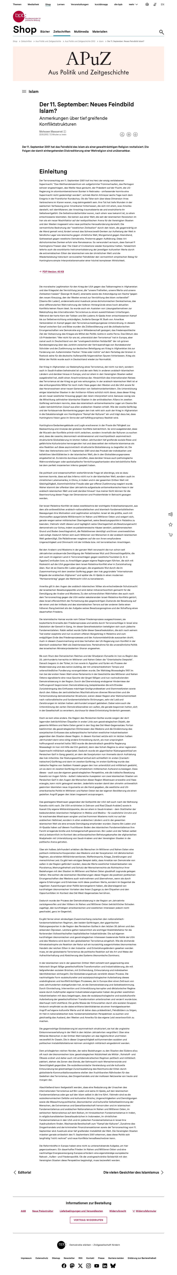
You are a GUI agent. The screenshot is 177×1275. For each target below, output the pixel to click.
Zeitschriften (26, 41)
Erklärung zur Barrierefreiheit (142, 1258)
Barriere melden (116, 1258)
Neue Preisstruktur (42, 1211)
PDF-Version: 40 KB (53, 271)
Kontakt (90, 1258)
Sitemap (56, 1258)
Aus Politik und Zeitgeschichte (48, 41)
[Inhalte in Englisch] (162, 5)
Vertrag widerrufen (88, 1220)
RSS (81, 1258)
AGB (23, 1211)
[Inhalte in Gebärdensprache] (155, 5)
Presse (101, 1258)
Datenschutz (42, 1258)
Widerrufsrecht (117, 1211)
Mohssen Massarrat (52, 131)
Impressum (26, 1258)
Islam (101, 41)
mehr (133, 4)
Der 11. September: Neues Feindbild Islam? (125, 41)
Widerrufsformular (146, 1211)
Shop (15, 41)
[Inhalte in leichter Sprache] (147, 5)
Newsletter (69, 1258)
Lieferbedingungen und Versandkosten (81, 1211)
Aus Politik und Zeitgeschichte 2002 (80, 41)
